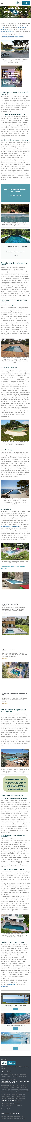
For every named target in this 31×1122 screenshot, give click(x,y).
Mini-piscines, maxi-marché (10, 604)
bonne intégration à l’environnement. (12, 36)
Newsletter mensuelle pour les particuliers (12, 1116)
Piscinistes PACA (5, 1109)
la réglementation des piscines (10, 526)
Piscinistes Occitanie (6, 1107)
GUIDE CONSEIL (10, 14)
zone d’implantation (7, 31)
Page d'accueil (3, 14)
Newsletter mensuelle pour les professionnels (13, 1118)
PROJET (28, 14)
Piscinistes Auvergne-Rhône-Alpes (10, 1103)
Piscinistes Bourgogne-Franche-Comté (11, 1105)
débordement (12, 984)
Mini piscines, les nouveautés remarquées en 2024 (14, 694)
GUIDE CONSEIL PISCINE (20, 14)
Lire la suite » (5, 613)
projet (2, 27)
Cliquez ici (15, 255)
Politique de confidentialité (19, 1076)
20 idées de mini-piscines (9, 649)
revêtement (4, 986)
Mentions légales (5, 1076)
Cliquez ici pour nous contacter (18, 1074)
